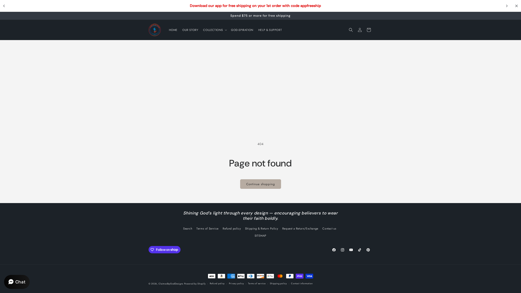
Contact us (329, 228)
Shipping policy (278, 283)
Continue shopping (260, 184)
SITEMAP (260, 236)
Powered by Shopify (195, 283)
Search (187, 228)
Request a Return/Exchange (300, 228)
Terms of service (257, 283)
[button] (215, 30)
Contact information (302, 283)
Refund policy (232, 228)
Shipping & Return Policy (261, 228)
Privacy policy (236, 283)
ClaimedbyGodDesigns (171, 283)
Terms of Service (207, 228)
